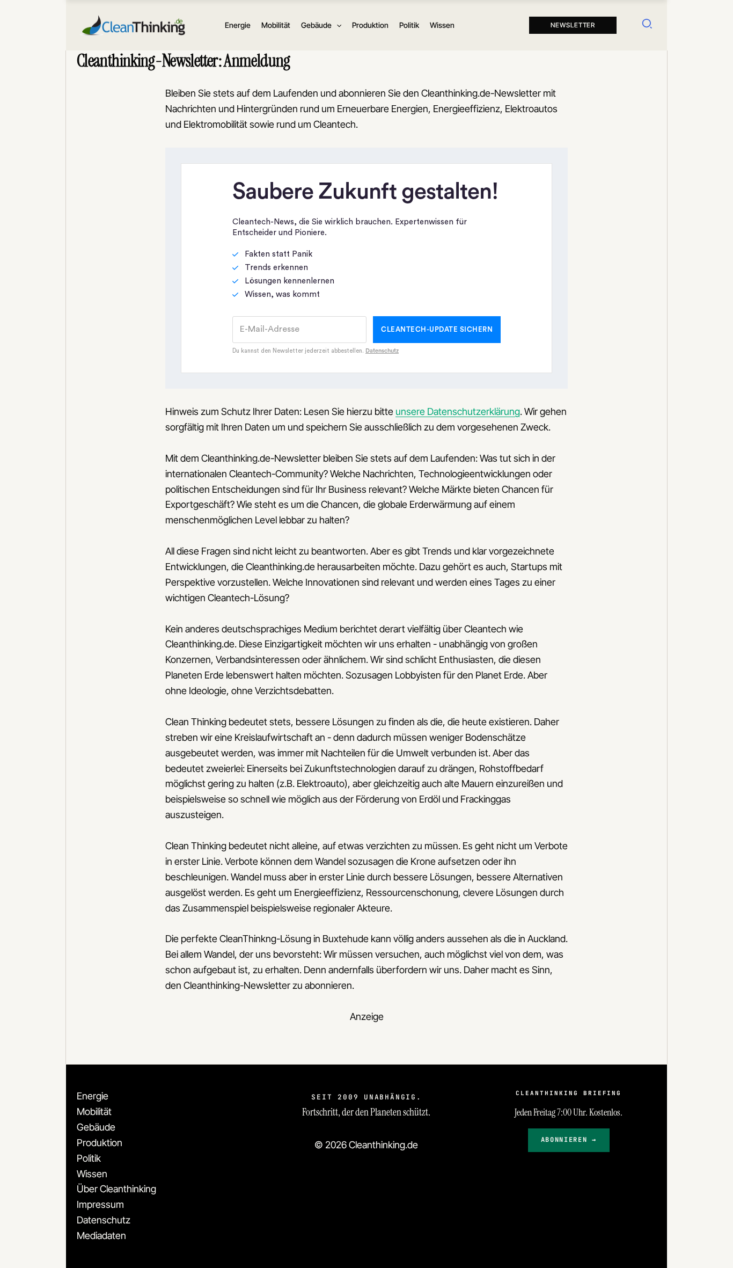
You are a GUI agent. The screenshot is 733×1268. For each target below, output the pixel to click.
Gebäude (96, 1127)
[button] (336, 25)
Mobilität (94, 1111)
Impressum (100, 1204)
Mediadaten (101, 1235)
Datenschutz (103, 1220)
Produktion (99, 1142)
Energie (92, 1096)
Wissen (92, 1173)
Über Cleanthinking (116, 1188)
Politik (89, 1158)
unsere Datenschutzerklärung (457, 411)
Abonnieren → (569, 1139)
